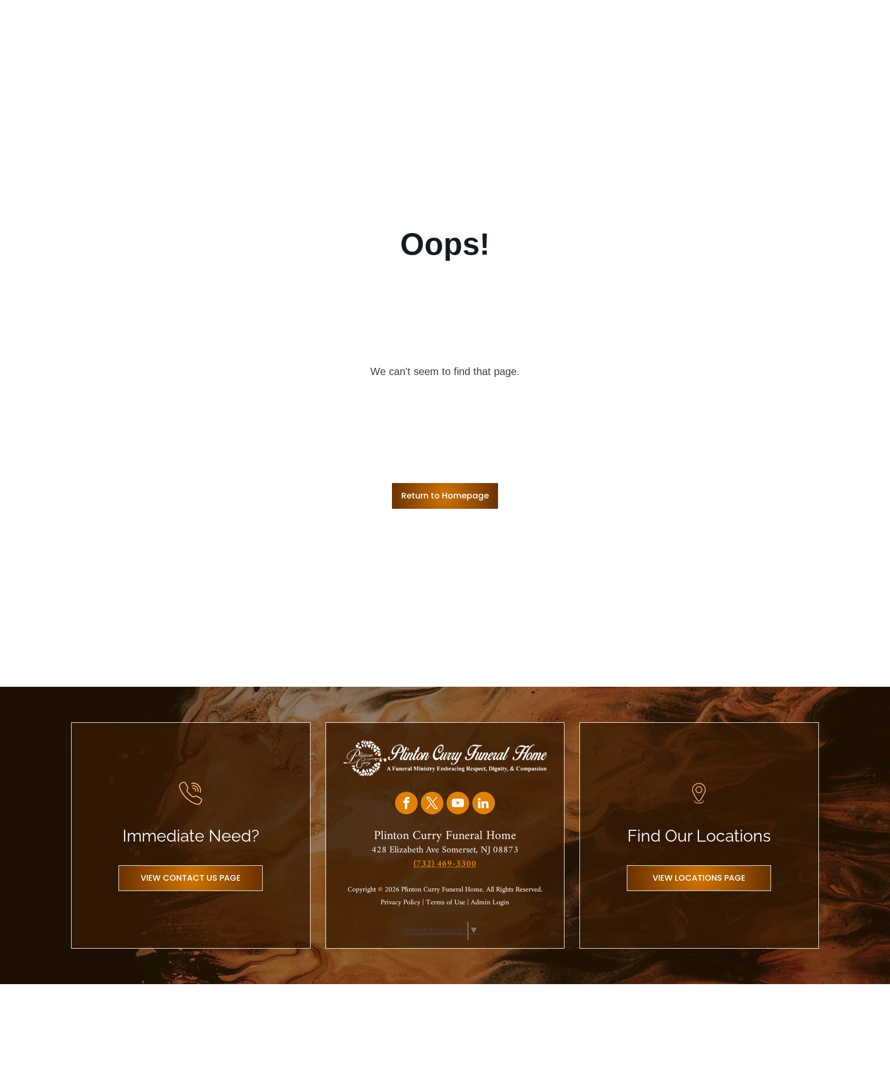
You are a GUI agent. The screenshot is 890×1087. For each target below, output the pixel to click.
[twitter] (432, 804)
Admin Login (490, 902)
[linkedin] (483, 804)
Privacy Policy (400, 902)
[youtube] (458, 804)
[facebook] (406, 804)
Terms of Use (445, 902)
